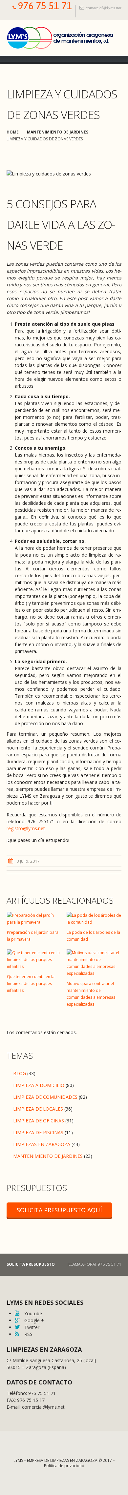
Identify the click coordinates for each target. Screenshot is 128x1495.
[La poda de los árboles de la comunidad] (94, 919)
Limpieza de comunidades (45, 1097)
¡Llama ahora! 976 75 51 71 (94, 1264)
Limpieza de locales (38, 1109)
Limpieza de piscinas (38, 1132)
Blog (19, 1073)
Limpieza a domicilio (38, 1085)
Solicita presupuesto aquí (59, 1210)
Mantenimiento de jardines (57, 132)
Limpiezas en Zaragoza (41, 1144)
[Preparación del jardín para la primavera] (34, 919)
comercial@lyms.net (103, 8)
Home (13, 132)
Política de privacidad (64, 1465)
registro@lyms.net (26, 828)
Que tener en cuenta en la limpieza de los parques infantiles (30, 983)
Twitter (31, 1327)
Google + (33, 1320)
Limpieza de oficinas (38, 1120)
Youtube (32, 1313)
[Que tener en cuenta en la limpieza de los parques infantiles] (34, 959)
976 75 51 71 (45, 5)
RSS (27, 1334)
